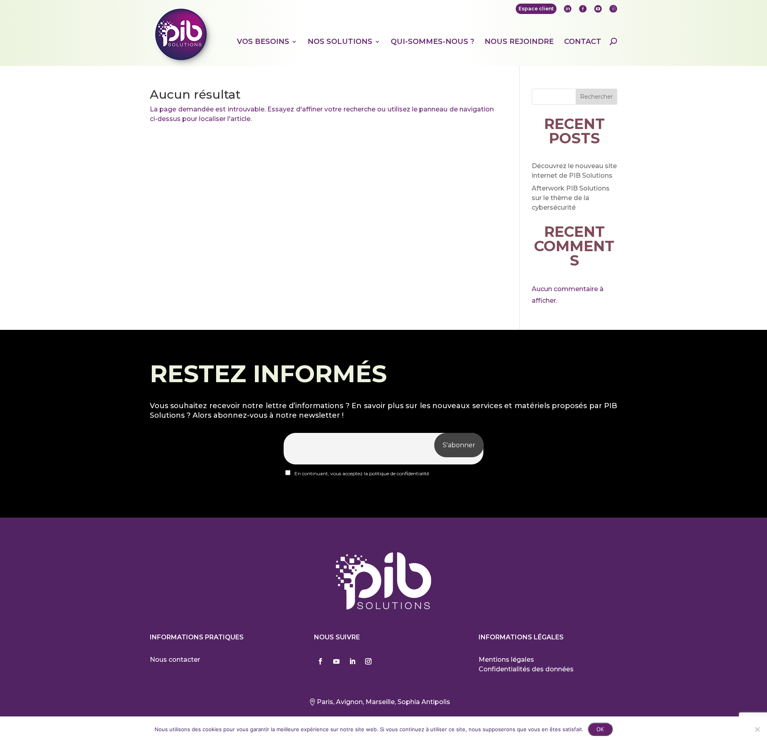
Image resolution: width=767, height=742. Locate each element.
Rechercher (596, 96)
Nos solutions (340, 42)
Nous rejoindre (519, 42)
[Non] (757, 729)
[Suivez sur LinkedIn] (352, 661)
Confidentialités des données (526, 669)
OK (600, 729)
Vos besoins (263, 42)
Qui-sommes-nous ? (432, 42)
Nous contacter (175, 659)
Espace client (536, 9)
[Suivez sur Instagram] (368, 661)
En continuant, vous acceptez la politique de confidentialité (361, 473)
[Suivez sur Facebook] (320, 661)
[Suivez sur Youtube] (336, 661)
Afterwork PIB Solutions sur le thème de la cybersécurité (571, 198)
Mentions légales (506, 659)
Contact (582, 42)
